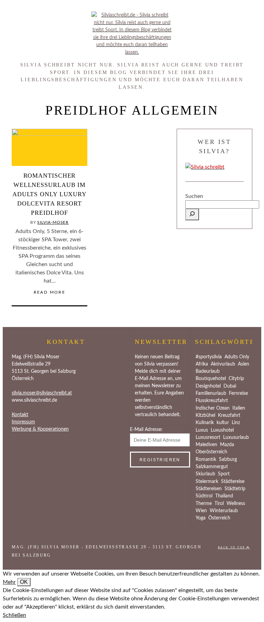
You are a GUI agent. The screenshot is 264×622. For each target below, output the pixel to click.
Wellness (236, 503)
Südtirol (204, 496)
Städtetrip (234, 488)
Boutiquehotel (211, 378)
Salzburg (228, 459)
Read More (50, 292)
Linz (236, 422)
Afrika (202, 364)
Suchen (194, 196)
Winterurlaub (224, 510)
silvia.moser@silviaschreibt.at (42, 393)
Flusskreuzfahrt (212, 400)
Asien (243, 364)
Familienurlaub (211, 393)
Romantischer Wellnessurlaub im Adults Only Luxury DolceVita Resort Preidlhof (49, 194)
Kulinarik (205, 422)
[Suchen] (192, 214)
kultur (223, 422)
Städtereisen (209, 488)
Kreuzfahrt (229, 415)
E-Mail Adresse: (146, 429)
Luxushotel (222, 430)
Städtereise (232, 481)
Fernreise (238, 393)
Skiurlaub (205, 474)
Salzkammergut (212, 466)
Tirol (219, 503)
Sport (224, 474)
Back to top (232, 547)
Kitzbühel (205, 415)
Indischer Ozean (213, 408)
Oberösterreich (211, 452)
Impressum (23, 422)
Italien (238, 408)
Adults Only (236, 357)
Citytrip (236, 378)
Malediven (206, 444)
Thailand (224, 496)
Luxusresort (208, 437)
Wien (201, 510)
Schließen (14, 615)
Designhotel (208, 386)
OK (24, 582)
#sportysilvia (209, 357)
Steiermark (207, 481)
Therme (204, 503)
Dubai (229, 386)
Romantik (206, 459)
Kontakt (20, 414)
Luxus (202, 430)
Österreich (219, 518)
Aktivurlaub (223, 364)
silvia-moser (53, 222)
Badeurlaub (208, 371)
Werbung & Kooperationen (40, 429)
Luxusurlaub (236, 437)
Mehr (9, 582)
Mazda (227, 444)
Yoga (201, 518)
